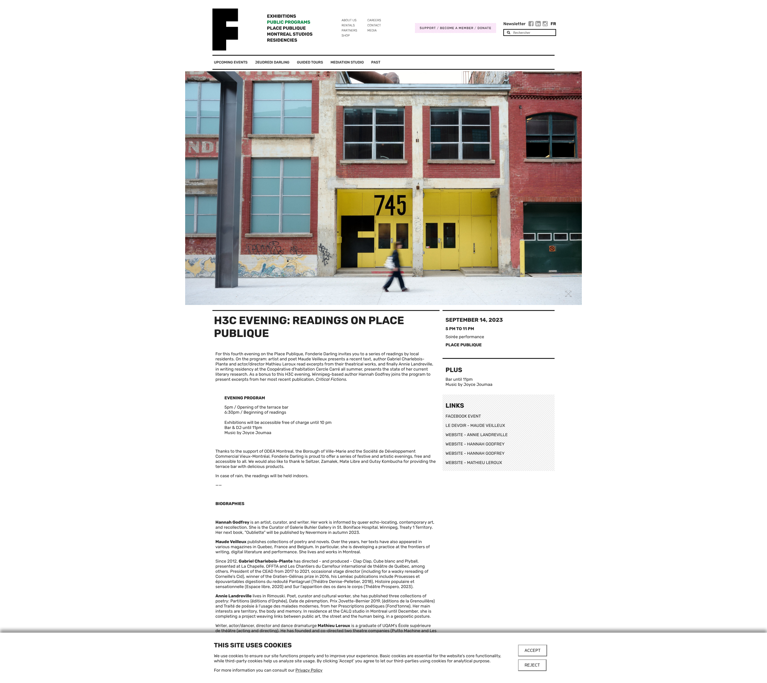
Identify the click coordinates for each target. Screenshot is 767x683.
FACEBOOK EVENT (463, 416)
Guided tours (310, 62)
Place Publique (286, 28)
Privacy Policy (308, 670)
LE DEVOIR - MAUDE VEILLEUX (475, 425)
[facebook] (531, 24)
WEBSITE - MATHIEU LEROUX (474, 462)
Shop (346, 35)
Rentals (348, 25)
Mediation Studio (347, 62)
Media (372, 30)
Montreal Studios (289, 34)
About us (349, 20)
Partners (349, 30)
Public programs (288, 22)
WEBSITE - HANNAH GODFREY (475, 444)
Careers (374, 20)
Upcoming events (230, 62)
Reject (532, 665)
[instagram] (545, 24)
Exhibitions (281, 16)
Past (375, 62)
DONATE (484, 28)
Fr (553, 23)
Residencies (282, 40)
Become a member (456, 28)
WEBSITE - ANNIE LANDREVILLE (477, 434)
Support (428, 28)
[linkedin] (538, 24)
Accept (532, 650)
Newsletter (514, 23)
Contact (374, 25)
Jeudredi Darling (272, 62)
